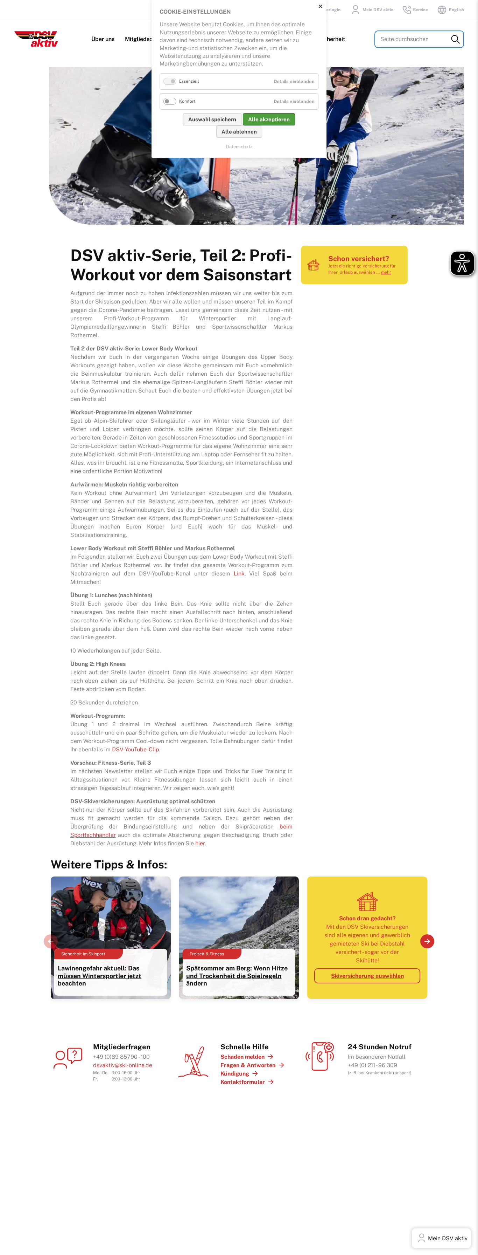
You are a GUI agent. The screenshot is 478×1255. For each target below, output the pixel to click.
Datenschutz (239, 146)
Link (239, 573)
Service (420, 9)
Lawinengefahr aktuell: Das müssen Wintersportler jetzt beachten (99, 975)
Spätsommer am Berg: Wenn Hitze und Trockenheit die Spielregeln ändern (237, 975)
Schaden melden (242, 1056)
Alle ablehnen (239, 132)
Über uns (102, 39)
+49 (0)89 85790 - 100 (121, 1056)
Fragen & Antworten (247, 1065)
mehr (386, 272)
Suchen (455, 39)
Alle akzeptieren (269, 119)
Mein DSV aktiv (378, 9)
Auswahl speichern (212, 119)
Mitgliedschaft (144, 39)
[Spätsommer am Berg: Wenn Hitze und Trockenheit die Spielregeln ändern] (239, 996)
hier (200, 843)
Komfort (187, 101)
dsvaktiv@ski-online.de (122, 1065)
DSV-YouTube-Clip (135, 749)
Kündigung (234, 1073)
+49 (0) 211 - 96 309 (372, 1065)
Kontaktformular (242, 1082)
